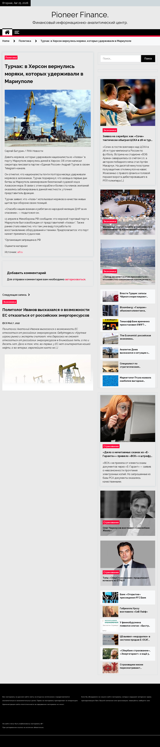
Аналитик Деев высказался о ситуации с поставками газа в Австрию (134, 351)
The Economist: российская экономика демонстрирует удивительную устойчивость (135, 337)
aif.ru (20, 252)
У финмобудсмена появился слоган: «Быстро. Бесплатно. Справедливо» (135, 624)
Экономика (9, 302)
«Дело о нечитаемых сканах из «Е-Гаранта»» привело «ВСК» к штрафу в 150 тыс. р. (127, 454)
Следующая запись (14, 294)
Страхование (111, 446)
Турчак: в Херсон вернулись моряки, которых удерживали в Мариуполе (44, 73)
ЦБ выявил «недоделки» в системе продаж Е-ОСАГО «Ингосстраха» (135, 638)
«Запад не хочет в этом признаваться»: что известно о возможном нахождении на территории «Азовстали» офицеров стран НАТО (127, 278)
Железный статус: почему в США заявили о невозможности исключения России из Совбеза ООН (127, 228)
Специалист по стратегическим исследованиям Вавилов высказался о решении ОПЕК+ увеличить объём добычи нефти (134, 365)
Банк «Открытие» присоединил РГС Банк (133, 596)
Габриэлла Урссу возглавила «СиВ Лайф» (134, 610)
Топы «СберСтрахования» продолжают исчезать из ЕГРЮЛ (126, 579)
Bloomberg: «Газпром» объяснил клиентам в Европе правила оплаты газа (134, 309)
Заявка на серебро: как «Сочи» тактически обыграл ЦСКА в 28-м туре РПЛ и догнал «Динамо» (128, 138)
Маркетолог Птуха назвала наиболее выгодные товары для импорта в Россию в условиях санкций (135, 379)
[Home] (7, 32)
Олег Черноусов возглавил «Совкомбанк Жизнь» (126, 529)
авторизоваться (75, 279)
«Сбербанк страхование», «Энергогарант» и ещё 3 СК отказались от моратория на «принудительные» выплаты (135, 652)
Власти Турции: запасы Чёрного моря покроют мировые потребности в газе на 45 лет (134, 295)
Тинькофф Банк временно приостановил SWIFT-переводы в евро (135, 323)
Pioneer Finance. (80, 14)
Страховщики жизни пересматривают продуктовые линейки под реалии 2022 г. (135, 666)
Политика (11, 57)
